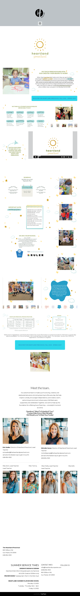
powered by (40, 594)
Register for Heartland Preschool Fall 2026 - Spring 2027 (54, 98)
